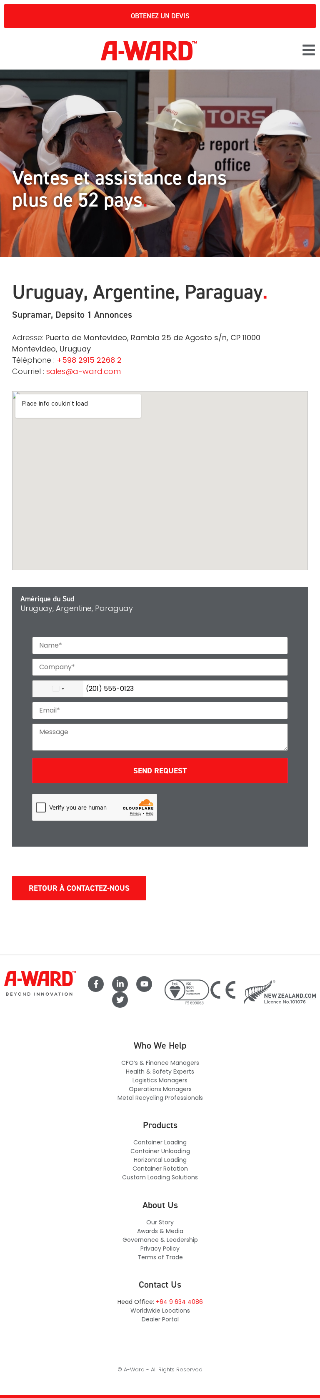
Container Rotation (160, 1168)
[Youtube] (144, 984)
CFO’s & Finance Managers (160, 1063)
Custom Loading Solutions (160, 1177)
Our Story (160, 1222)
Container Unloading (160, 1151)
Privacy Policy (160, 1248)
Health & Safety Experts (160, 1071)
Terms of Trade (160, 1257)
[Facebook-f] (96, 984)
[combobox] (57, 688)
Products (160, 1125)
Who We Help (160, 1045)
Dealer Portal (160, 1319)
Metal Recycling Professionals (160, 1098)
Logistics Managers (160, 1080)
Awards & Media (160, 1231)
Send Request (160, 770)
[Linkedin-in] (120, 984)
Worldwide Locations (160, 1310)
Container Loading (160, 1142)
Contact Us (160, 1284)
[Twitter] (120, 1000)
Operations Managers (160, 1089)
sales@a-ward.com (83, 371)
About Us (160, 1205)
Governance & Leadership (160, 1240)
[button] (309, 51)
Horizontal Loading (160, 1160)
